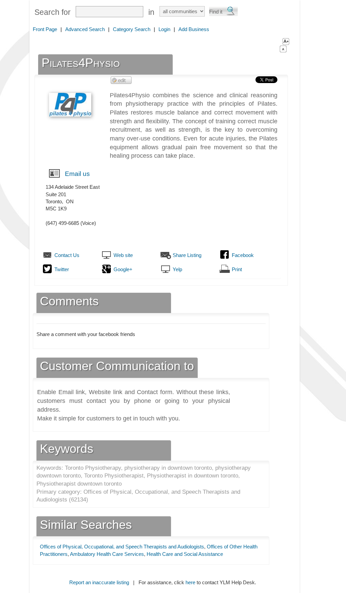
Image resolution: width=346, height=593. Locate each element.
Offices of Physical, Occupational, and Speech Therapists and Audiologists (122, 546)
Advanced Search (85, 29)
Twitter (61, 269)
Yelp (177, 269)
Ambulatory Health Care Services (107, 554)
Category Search (131, 29)
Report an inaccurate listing (99, 582)
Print (237, 269)
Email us (77, 173)
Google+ (123, 269)
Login (164, 29)
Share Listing (187, 255)
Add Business (193, 29)
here (190, 582)
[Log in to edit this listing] (121, 80)
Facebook (243, 255)
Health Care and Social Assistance (185, 554)
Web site (123, 255)
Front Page (45, 29)
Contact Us (66, 255)
